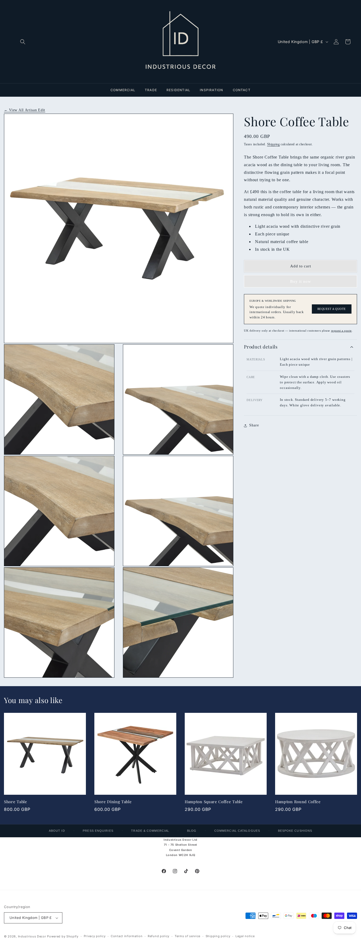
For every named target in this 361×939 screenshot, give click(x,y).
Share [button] (254, 425)
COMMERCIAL (122, 90)
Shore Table (15, 801)
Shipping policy (218, 936)
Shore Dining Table (113, 801)
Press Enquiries (98, 830)
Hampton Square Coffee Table (214, 801)
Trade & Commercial (150, 830)
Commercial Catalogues (237, 830)
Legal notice (244, 936)
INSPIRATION (211, 90)
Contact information (126, 936)
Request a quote (331, 309)
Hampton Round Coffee (298, 801)
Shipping (273, 144)
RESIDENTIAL (178, 90)
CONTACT (242, 90)
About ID (57, 830)
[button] (23, 42)
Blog (191, 830)
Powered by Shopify (62, 936)
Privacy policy (95, 936)
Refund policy (158, 936)
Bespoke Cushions (295, 830)
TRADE (151, 90)
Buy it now (300, 281)
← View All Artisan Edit (24, 110)
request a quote (341, 330)
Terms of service (187, 936)
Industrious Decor (32, 936)
